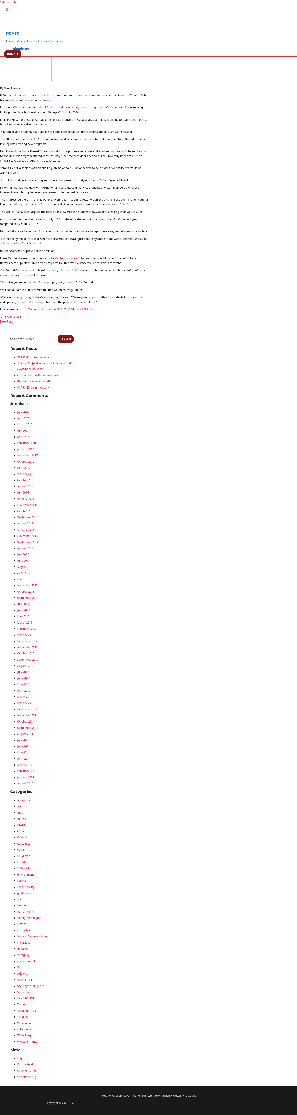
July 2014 (23, 554)
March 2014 (24, 579)
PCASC (13, 33)
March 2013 (24, 622)
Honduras (23, 905)
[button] (12, 54)
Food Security (25, 887)
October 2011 (25, 721)
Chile (20, 831)
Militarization (26, 930)
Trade (21, 1004)
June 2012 (23, 678)
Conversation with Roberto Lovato (39, 375)
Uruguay (22, 1017)
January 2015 (25, 530)
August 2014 (25, 548)
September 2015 (27, 517)
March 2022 (24, 424)
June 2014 (23, 560)
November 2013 (27, 585)
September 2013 (27, 598)
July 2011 (23, 740)
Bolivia (21, 819)
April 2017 (23, 468)
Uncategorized (26, 1011)
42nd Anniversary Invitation (35, 381)
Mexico (21, 924)
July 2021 (23, 431)
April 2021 (23, 437)
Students (23, 992)
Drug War (23, 856)
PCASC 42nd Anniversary (33, 387)
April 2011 (23, 759)
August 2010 (25, 783)
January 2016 (25, 499)
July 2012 (23, 672)
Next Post (8, 321)
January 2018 (25, 449)
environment (25, 874)
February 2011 (26, 771)
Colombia (23, 837)
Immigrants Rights (29, 918)
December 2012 (27, 641)
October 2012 (25, 653)
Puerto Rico (24, 980)
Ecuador (22, 862)
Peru (20, 967)
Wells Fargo (24, 1035)
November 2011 (27, 715)
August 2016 (25, 486)
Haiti (20, 899)
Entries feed (25, 1064)
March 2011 (24, 765)
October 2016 (25, 480)
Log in (21, 1058)
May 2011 (23, 752)
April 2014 (23, 573)
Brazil (21, 825)
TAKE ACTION (26, 998)
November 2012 (27, 647)
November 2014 (27, 536)
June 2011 (23, 746)
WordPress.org (26, 1077)
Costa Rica (23, 843)
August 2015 (25, 523)
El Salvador (24, 868)
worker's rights (27, 1041)
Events (21, 881)
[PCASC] (12, 28)
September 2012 (27, 660)
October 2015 (25, 511)
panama (22, 949)
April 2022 (23, 418)
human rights (26, 912)
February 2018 (26, 443)
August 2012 (25, 666)
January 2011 (25, 777)
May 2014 (23, 567)
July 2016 (23, 492)
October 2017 (25, 461)
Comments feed (27, 1071)
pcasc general (26, 961)
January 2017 (25, 474)
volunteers (24, 1029)
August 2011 (25, 734)
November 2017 (27, 455)
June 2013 (23, 610)
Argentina (23, 800)
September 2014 (27, 542)
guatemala (24, 893)
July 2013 (23, 604)
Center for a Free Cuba (69, 258)
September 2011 (27, 728)
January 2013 (25, 635)
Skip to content (9, 2)
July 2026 (23, 412)
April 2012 (23, 690)
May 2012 (23, 684)
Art (19, 806)
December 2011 (27, 709)
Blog (20, 813)
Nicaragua (24, 942)
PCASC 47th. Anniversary (33, 357)
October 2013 (25, 591)
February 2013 (26, 629)
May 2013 (23, 616)
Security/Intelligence (30, 986)
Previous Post (10, 317)
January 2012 (25, 703)
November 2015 (27, 505)
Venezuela (24, 1023)
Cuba (20, 850)
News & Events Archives (32, 936)
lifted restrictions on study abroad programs (73, 107)
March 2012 (24, 697)
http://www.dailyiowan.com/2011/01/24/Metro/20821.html (59, 309)
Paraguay (23, 955)
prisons (22, 973)
